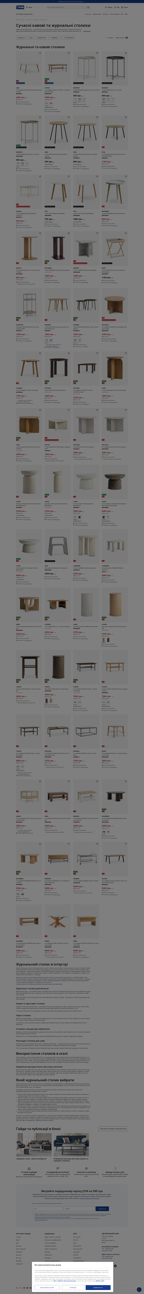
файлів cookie (100, 1281)
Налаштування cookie (47, 1287)
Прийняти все (98, 1287)
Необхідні (73, 1287)
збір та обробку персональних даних (64, 1281)
